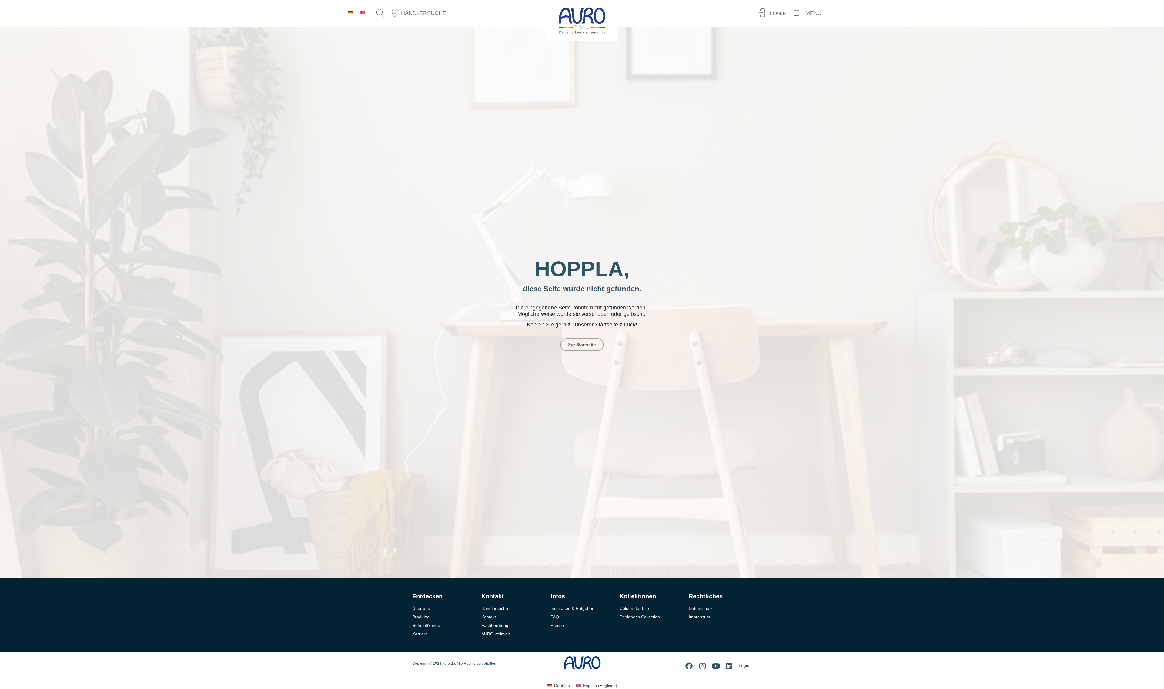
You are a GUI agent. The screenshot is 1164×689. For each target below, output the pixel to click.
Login (744, 665)
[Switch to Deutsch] (350, 12)
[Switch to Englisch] (362, 12)
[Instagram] (702, 666)
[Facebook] (689, 666)
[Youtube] (715, 666)
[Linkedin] (729, 666)
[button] (807, 13)
